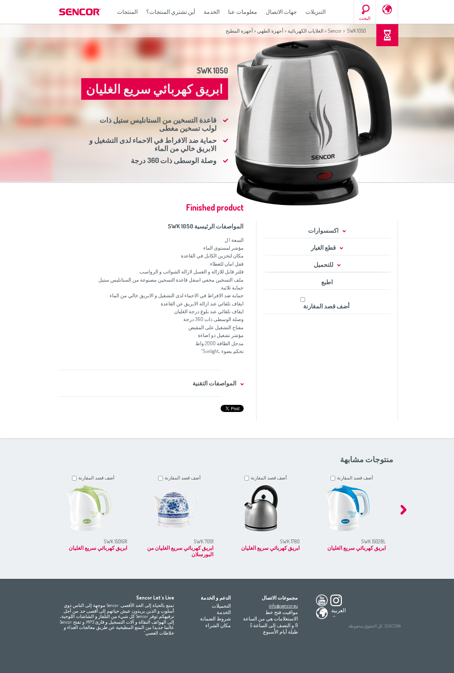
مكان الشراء (218, 625)
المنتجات (127, 11)
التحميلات (221, 606)
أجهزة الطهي (270, 31)
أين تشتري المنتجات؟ (170, 11)
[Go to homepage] (80, 12)
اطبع (327, 282)
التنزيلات (315, 11)
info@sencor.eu (283, 606)
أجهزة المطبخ (239, 31)
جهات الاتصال (281, 11)
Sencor (335, 31)
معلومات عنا (242, 11)
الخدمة (212, 11)
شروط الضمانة (215, 618)
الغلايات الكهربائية (305, 31)
